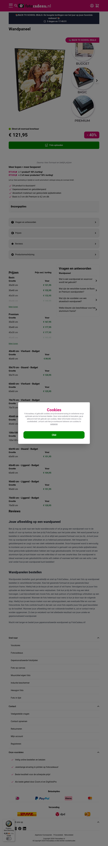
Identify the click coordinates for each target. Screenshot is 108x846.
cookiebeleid (32, 421)
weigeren (54, 424)
